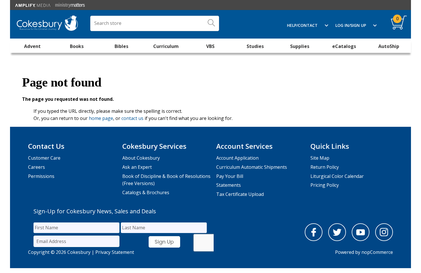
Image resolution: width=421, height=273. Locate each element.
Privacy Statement (114, 252)
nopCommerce (377, 252)
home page (101, 118)
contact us (132, 118)
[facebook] (313, 239)
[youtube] (360, 239)
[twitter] (337, 239)
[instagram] (384, 239)
